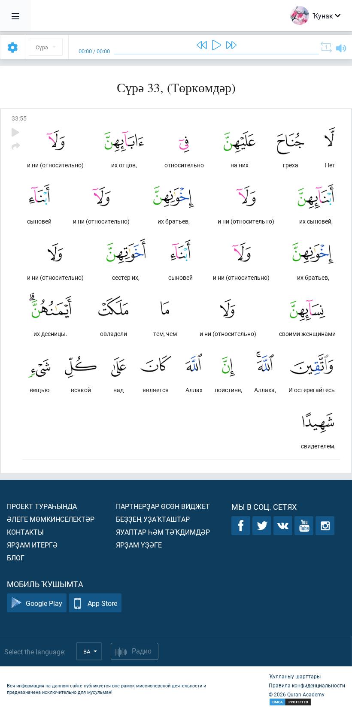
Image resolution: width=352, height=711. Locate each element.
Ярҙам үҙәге (139, 544)
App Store (102, 603)
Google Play (44, 603)
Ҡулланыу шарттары (295, 676)
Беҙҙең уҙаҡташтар (153, 518)
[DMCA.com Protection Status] (307, 702)
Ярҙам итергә (32, 544)
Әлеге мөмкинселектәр (50, 518)
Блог (15, 557)
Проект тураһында (42, 506)
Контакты (25, 531)
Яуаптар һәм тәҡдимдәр (163, 531)
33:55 (19, 118)
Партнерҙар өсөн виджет (163, 506)
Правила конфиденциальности (307, 685)
